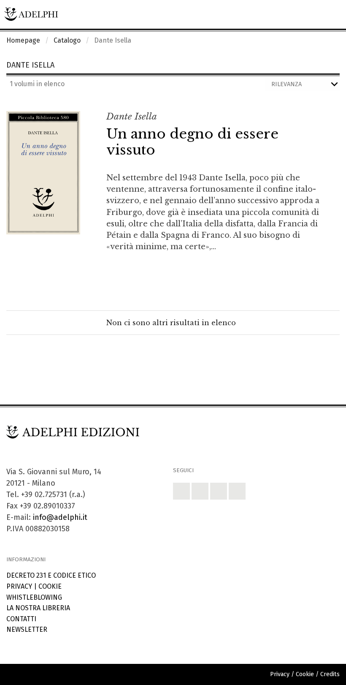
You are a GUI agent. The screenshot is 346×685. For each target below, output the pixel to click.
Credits (330, 674)
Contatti (21, 619)
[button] (181, 491)
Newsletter (26, 629)
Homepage (23, 40)
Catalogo (67, 40)
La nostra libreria (38, 608)
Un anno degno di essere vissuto (192, 141)
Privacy (19, 586)
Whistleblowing (34, 597)
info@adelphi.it (60, 517)
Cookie (50, 586)
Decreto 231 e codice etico (51, 575)
